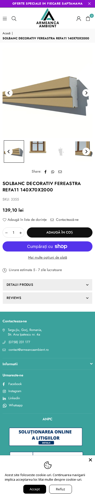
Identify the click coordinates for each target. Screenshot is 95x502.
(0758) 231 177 (19, 342)
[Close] (90, 459)
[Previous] (9, 93)
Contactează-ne (67, 219)
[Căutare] (13, 18)
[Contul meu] (78, 18)
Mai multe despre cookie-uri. (60, 479)
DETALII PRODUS (20, 284)
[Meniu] (4, 18)
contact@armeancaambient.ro (29, 349)
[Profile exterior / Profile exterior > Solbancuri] (14, 151)
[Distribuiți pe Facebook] (45, 171)
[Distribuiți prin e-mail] (60, 171)
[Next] (86, 93)
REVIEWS (14, 297)
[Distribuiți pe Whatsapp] (53, 171)
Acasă (6, 33)
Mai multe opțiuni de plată (47, 257)
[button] (87, 18)
